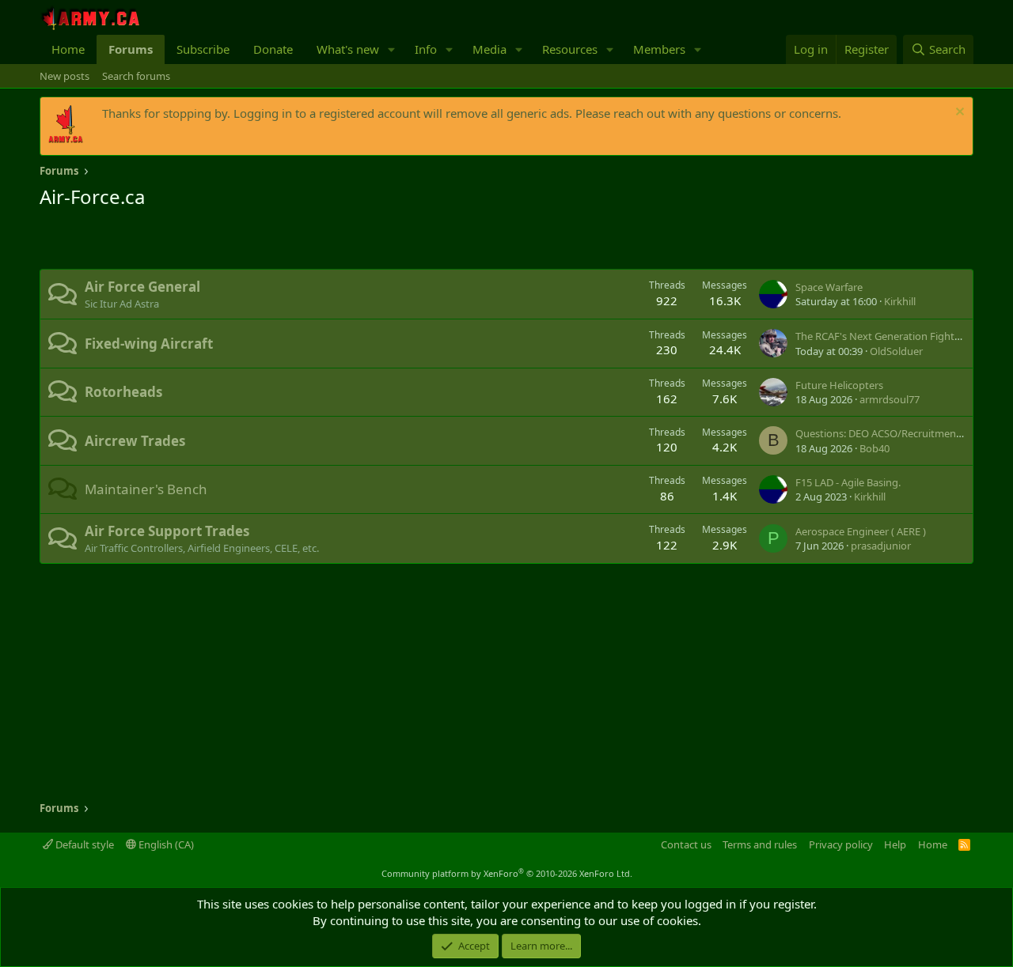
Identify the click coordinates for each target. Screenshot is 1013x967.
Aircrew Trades (135, 441)
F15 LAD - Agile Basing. (848, 482)
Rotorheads (123, 392)
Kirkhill (900, 301)
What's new (348, 49)
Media (489, 49)
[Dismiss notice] (958, 113)
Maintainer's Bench (146, 489)
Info (426, 49)
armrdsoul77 (889, 399)
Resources (570, 49)
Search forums (136, 76)
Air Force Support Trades (167, 531)
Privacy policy (841, 844)
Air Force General (142, 287)
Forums (130, 49)
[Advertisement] (225, 241)
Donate (273, 49)
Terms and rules (760, 844)
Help (895, 844)
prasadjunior (881, 545)
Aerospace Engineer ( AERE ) (860, 531)
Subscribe (203, 49)
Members (659, 49)
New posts (64, 76)
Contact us (686, 844)
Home (68, 49)
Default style (83, 844)
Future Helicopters (839, 385)
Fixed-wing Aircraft (149, 343)
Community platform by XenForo (506, 873)
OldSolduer (896, 351)
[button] (392, 49)
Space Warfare (829, 287)
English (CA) (165, 844)
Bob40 (874, 448)
